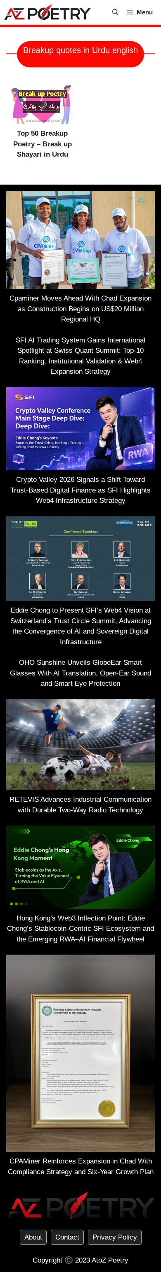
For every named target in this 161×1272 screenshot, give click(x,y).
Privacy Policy (114, 1237)
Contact (67, 1237)
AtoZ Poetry (110, 1260)
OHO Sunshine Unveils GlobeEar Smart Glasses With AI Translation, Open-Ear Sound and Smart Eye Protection (80, 673)
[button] (115, 12)
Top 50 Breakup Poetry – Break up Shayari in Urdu (42, 144)
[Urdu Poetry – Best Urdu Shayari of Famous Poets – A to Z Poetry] (47, 12)
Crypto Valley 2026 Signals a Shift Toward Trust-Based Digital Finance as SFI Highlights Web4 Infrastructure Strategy (80, 490)
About (33, 1237)
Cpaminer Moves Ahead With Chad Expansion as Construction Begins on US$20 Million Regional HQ (80, 308)
